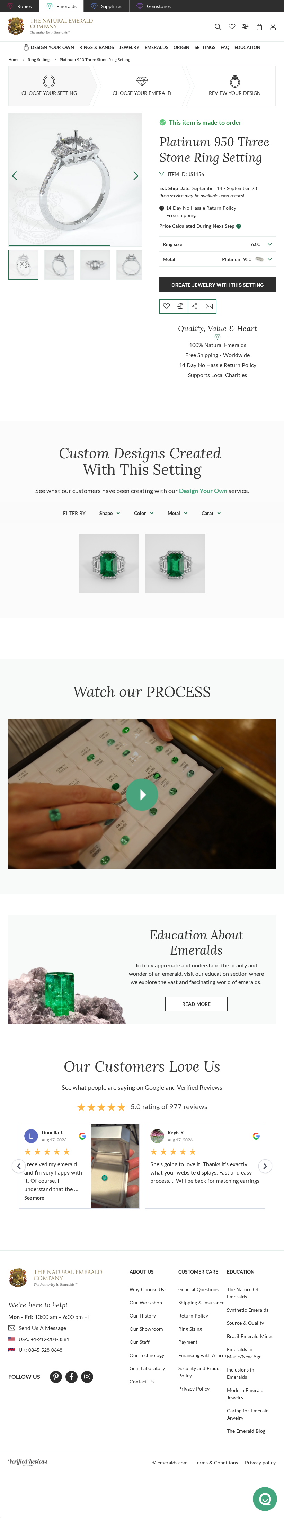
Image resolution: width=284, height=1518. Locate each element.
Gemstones (159, 6)
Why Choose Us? (148, 1289)
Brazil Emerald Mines (250, 1336)
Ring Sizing (190, 1329)
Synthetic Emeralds (247, 1310)
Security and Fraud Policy (199, 1371)
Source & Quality (245, 1323)
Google (154, 1087)
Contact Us (142, 1381)
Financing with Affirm (202, 1355)
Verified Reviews (199, 1087)
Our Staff (140, 1342)
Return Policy (193, 1316)
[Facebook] (71, 1376)
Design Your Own (203, 490)
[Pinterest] (56, 1376)
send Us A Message (42, 1327)
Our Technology (147, 1355)
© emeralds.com (170, 1462)
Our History (143, 1316)
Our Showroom (146, 1329)
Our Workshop (146, 1302)
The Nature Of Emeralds (242, 1293)
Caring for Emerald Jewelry (248, 1414)
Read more (205, 1005)
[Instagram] (87, 1376)
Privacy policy (260, 1462)
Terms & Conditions (216, 1462)
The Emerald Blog (246, 1431)
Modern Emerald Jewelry (245, 1393)
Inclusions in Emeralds (240, 1373)
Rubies (24, 6)
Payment (187, 1342)
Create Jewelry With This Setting (217, 285)
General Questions (198, 1289)
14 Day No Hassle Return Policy (201, 208)
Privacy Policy (194, 1389)
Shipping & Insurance (201, 1302)
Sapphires (111, 6)
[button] (136, 175)
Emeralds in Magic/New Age (244, 1352)
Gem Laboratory (147, 1368)
